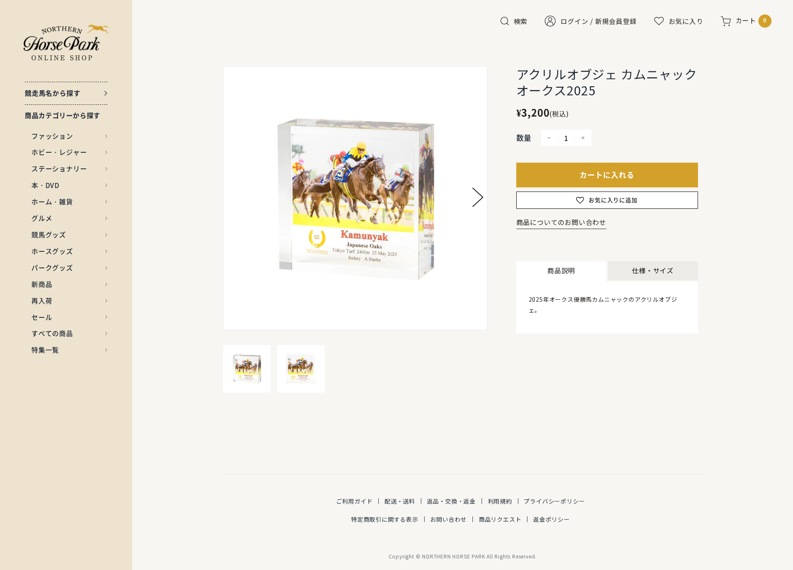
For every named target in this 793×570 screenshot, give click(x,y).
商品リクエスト (500, 519)
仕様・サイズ (653, 270)
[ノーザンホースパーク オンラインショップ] (66, 42)
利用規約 (500, 501)
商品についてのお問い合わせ (561, 222)
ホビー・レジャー (59, 152)
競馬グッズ (48, 234)
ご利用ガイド (354, 501)
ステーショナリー (59, 168)
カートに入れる (606, 174)
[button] (478, 197)
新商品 (41, 284)
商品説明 (561, 270)
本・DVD (45, 185)
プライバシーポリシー (554, 501)
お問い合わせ (448, 519)
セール (41, 317)
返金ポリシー (551, 519)
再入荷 (41, 300)
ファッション (52, 136)
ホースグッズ (52, 251)
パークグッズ (52, 267)
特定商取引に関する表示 (384, 519)
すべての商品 (52, 333)
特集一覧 (45, 350)
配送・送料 (400, 501)
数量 (524, 137)
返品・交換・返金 (451, 501)
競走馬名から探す (52, 93)
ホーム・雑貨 (52, 201)
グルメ (41, 218)
